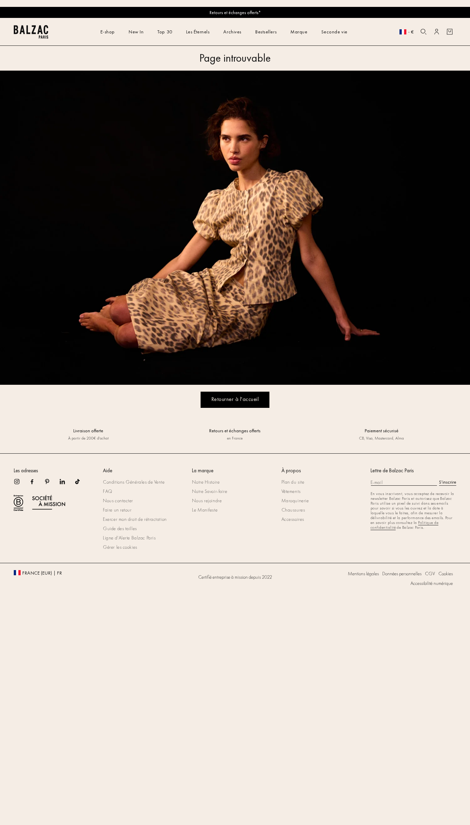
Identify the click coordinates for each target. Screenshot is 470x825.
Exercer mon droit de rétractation (135, 519)
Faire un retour (117, 510)
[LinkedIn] (66, 483)
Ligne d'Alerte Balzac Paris (129, 538)
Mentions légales (363, 573)
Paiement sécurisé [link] (381, 430)
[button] (423, 31)
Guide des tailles (120, 528)
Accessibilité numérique (431, 583)
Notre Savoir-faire (209, 491)
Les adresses (26, 470)
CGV (430, 573)
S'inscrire (447, 482)
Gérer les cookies (120, 547)
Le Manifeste (204, 510)
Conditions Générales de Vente (133, 482)
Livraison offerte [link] (88, 430)
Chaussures (293, 510)
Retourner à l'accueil (235, 399)
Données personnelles (401, 573)
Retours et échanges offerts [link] (234, 430)
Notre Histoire (206, 482)
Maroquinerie (295, 500)
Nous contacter (118, 500)
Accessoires (292, 519)
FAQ (108, 491)
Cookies (445, 573)
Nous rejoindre (207, 500)
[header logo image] (31, 36)
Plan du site (293, 482)
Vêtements (291, 491)
